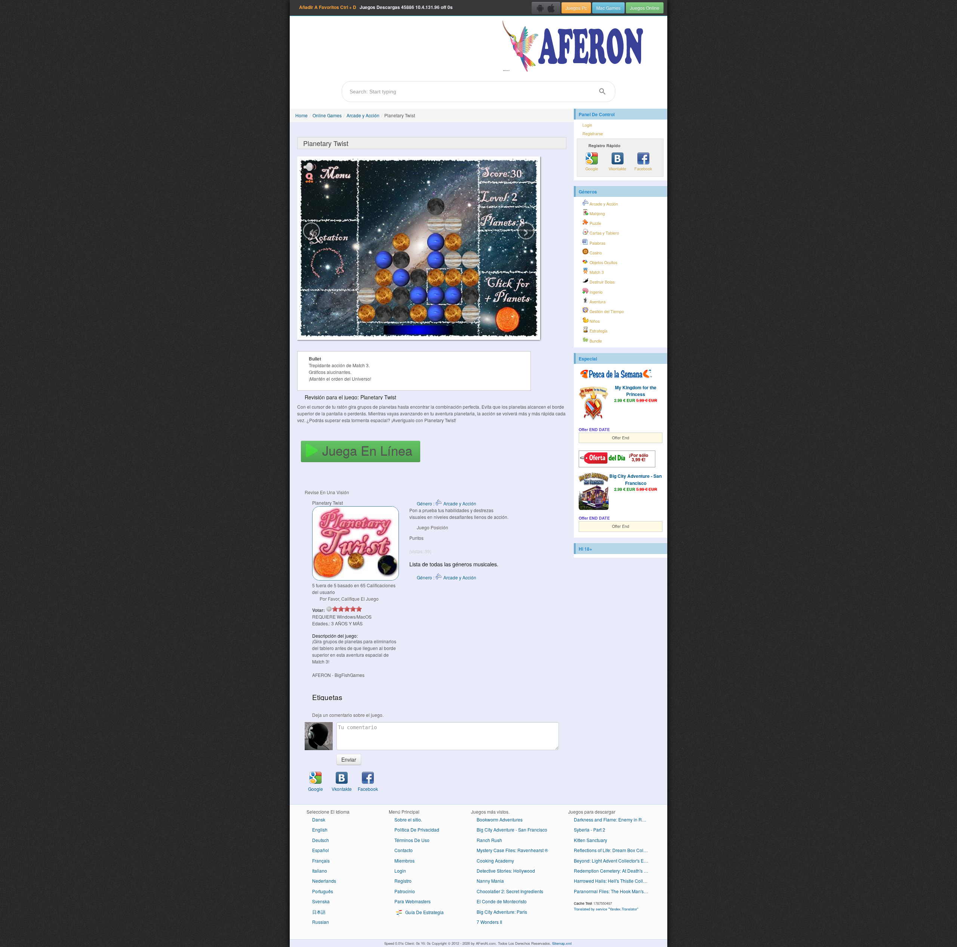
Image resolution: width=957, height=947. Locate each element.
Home (301, 115)
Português (322, 891)
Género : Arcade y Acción (446, 503)
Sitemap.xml (562, 943)
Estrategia (597, 331)
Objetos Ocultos (602, 262)
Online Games (327, 115)
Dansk (318, 819)
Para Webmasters (412, 901)
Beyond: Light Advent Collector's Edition (614, 860)
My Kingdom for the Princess (635, 390)
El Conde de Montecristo (502, 901)
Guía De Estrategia (424, 912)
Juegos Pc (576, 7)
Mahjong (596, 213)
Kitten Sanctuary (590, 840)
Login (587, 125)
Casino (595, 253)
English (319, 829)
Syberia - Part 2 (589, 829)
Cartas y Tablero (603, 233)
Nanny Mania (490, 881)
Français (321, 860)
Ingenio (595, 292)
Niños (594, 321)
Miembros (404, 860)
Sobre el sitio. (408, 819)
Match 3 (596, 272)
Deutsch (320, 840)
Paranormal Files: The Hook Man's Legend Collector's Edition (614, 891)
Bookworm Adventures (500, 819)
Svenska (321, 901)
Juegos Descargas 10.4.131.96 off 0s (376, 7)
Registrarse (592, 133)
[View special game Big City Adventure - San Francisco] (594, 492)
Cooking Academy (495, 860)
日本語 (319, 912)
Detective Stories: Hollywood (506, 870)
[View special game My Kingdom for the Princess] (594, 403)
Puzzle (594, 223)
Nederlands (324, 881)
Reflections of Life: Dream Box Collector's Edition (614, 850)
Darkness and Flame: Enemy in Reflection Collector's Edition (614, 819)
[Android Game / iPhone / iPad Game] (546, 8)
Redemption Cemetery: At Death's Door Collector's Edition (614, 870)
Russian (320, 922)
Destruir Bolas (601, 282)
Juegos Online (644, 7)
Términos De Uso (412, 840)
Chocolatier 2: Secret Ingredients (510, 891)
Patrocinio (404, 891)
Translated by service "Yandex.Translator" (606, 909)
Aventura (597, 301)
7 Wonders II (489, 922)
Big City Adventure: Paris (502, 912)
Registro (403, 881)
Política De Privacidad (416, 829)
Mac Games (608, 7)
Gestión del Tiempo (606, 311)
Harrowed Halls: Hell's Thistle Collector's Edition (614, 881)
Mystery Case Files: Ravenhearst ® (512, 850)
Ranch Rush (489, 840)
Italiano (319, 870)
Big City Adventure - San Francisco (635, 479)
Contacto (403, 850)
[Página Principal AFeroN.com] (574, 46)
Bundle (595, 341)
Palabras (596, 243)
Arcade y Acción (363, 115)
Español (320, 850)
